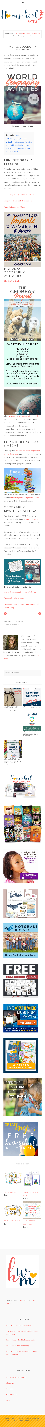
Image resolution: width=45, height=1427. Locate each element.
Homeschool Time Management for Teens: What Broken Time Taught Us (12, 708)
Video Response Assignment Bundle (24, 498)
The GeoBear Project (12, 281)
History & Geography (12, 625)
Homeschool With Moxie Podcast (19, 1325)
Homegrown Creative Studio (31, 1423)
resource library (31, 519)
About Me (10, 1383)
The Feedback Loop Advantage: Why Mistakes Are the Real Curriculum (31, 734)
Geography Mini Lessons (14, 598)
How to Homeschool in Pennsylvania (20, 1340)
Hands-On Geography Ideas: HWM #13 (20, 592)
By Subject (8, 621)
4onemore (22, 16)
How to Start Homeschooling (17, 1346)
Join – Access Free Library (16, 1377)
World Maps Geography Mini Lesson (19, 195)
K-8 (16, 628)
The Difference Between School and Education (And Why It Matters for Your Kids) (12, 761)
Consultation (11, 1394)
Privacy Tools (23, 1300)
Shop (8, 1400)
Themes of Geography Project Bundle (23, 416)
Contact (9, 1389)
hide (17, 135)
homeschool (9, 628)
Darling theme (23, 1418)
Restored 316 (37, 1418)
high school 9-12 (20, 621)
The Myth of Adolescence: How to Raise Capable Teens (31, 708)
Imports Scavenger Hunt (14, 207)
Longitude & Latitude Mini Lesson (18, 201)
